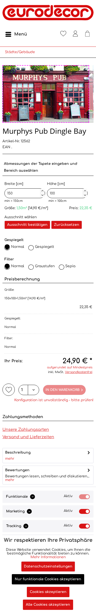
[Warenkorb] (87, 34)
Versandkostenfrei (78, 372)
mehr (9, 458)
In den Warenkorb (63, 390)
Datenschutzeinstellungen (48, 566)
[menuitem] (16, 34)
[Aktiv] (84, 496)
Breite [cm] (24, 189)
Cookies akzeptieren (48, 592)
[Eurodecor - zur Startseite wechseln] (48, 14)
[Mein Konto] (75, 34)
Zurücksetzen (66, 225)
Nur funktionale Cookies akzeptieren (48, 579)
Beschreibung (18, 452)
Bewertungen (17, 470)
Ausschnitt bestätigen (27, 225)
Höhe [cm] (66, 189)
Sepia (70, 266)
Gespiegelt (44, 247)
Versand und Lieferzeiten (28, 437)
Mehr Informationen (48, 557)
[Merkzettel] (63, 34)
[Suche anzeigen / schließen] (51, 34)
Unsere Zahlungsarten (25, 429)
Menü (20, 34)
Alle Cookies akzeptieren (48, 604)
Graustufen (45, 266)
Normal (17, 247)
